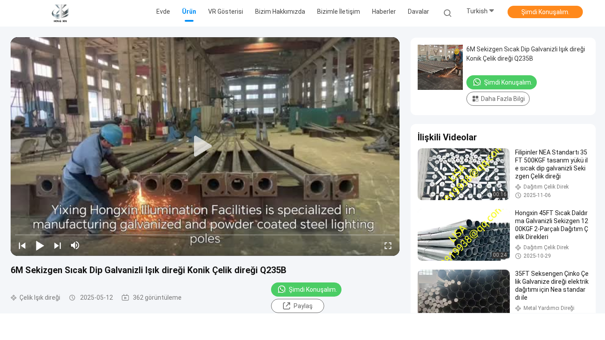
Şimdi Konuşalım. (545, 11)
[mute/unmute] (75, 245)
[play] (205, 146)
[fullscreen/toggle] (388, 245)
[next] (57, 245)
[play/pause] (40, 245)
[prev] (22, 245)
